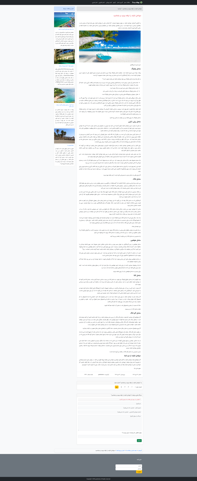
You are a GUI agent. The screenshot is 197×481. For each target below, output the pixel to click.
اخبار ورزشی (109, 2)
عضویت (139, 472)
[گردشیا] (137, 2)
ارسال (139, 441)
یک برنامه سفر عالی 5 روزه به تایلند (66, 29)
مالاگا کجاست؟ (70, 145)
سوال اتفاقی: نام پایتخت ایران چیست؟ (132, 433)
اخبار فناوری (102, 2)
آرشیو (114, 2)
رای (117, 387)
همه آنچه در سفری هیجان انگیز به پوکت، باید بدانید (65, 105)
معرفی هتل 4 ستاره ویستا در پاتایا (66, 66)
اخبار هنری (94, 2)
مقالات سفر (127, 2)
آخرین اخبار (120, 2)
